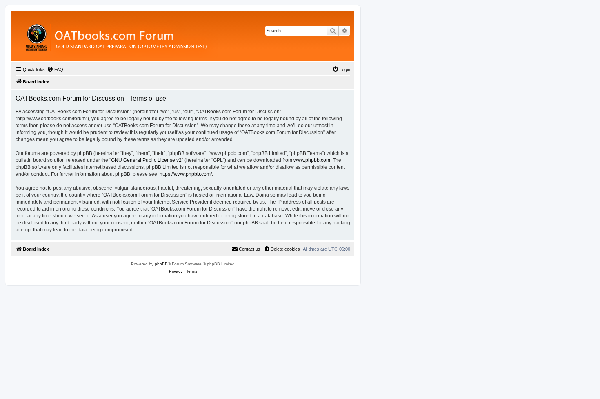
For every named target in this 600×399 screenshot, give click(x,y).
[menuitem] (55, 69)
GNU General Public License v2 (146, 160)
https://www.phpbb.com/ (186, 174)
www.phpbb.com (311, 160)
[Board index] (161, 35)
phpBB (161, 264)
